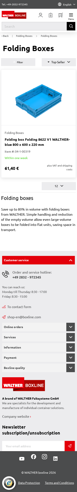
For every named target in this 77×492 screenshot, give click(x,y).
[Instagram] (43, 458)
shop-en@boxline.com (24, 317)
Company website (15, 416)
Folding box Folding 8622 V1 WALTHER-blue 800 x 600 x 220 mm (37, 142)
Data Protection (29, 483)
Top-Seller (58, 62)
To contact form (19, 306)
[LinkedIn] (55, 459)
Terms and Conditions (59, 483)
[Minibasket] (60, 15)
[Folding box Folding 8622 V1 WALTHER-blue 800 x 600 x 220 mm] (38, 97)
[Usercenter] (40, 15)
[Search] (71, 26)
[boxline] (17, 15)
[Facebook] (33, 458)
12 (57, 186)
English (67, 4)
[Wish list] (50, 15)
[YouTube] (22, 459)
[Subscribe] (70, 446)
